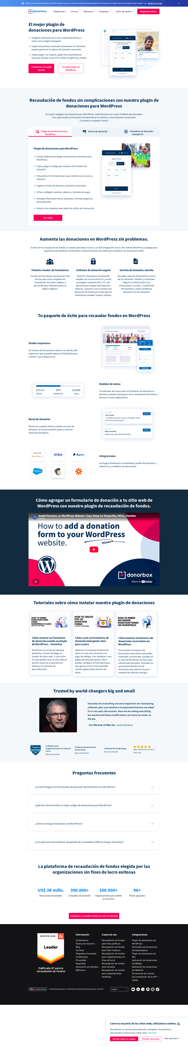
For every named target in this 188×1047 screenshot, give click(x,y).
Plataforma (59, 11)
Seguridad (81, 963)
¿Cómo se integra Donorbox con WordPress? (59, 823)
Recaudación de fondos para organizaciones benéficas (113, 973)
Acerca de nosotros (85, 943)
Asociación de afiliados (87, 967)
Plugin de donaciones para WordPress (54, 133)
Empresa (103, 11)
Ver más (152, 1032)
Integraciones (139, 934)
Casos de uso (109, 934)
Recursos (88, 11)
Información (82, 934)
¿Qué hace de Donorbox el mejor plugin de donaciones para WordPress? (73, 805)
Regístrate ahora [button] (148, 11)
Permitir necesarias (150, 1039)
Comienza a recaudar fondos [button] (41, 68)
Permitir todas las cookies (124, 1039)
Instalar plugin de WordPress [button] (71, 68)
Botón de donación (97, 131)
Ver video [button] (48, 217)
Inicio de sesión (123, 11)
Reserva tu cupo (155, 3)
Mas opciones (171, 1038)
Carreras (80, 950)
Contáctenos (82, 940)
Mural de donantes (39, 419)
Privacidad (81, 960)
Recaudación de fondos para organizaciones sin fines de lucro (113, 956)
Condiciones (82, 957)
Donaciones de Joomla (143, 973)
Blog (78, 947)
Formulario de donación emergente (141, 133)
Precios (74, 11)
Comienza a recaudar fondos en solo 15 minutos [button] (94, 915)
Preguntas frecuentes (86, 953)
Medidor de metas (110, 384)
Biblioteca (80, 970)
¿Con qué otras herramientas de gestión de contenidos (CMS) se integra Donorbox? (79, 842)
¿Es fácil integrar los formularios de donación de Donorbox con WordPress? (75, 786)
